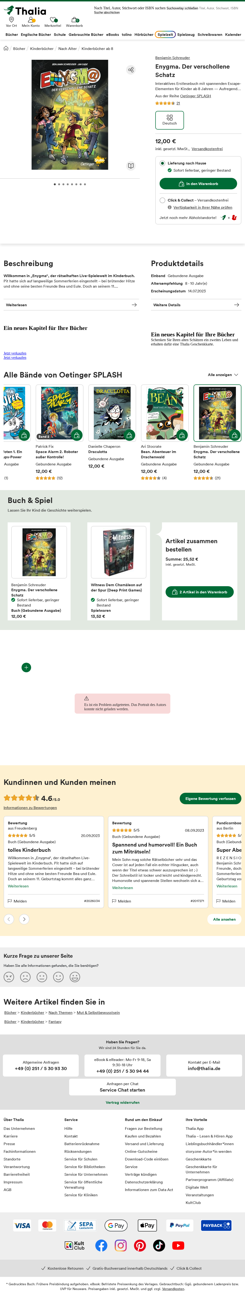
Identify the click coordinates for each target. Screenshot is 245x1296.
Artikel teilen (131, 70)
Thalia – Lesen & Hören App (209, 1136)
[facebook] (101, 1246)
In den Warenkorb (202, 183)
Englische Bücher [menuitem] (36, 34)
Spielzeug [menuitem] (186, 34)
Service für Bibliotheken (84, 1166)
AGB (7, 1189)
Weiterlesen (16, 304)
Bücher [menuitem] (12, 34)
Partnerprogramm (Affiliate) (210, 1179)
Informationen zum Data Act (149, 1189)
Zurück (9, 919)
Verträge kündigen (141, 1174)
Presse (9, 1143)
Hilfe (68, 1128)
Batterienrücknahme (82, 1143)
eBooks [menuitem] (112, 34)
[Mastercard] (47, 1225)
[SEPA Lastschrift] (80, 1225)
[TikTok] (159, 1246)
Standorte (12, 1159)
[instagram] (121, 1246)
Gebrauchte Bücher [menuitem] (86, 34)
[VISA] (22, 1225)
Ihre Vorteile (196, 1119)
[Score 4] (58, 977)
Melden (20, 901)
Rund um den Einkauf (143, 1119)
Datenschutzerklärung (144, 1182)
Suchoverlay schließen (182, 8)
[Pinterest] (140, 1246)
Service (71, 1119)
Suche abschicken (107, 12)
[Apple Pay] (147, 1225)
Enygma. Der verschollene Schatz (217, 432)
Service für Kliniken (81, 1194)
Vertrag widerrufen (122, 1102)
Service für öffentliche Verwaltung (83, 1185)
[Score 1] (9, 977)
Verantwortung (17, 1166)
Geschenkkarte (199, 1159)
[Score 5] (75, 977)
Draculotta (112, 432)
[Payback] (216, 1225)
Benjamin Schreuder (172, 57)
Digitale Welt (197, 1187)
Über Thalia (14, 1119)
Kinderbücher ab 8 (97, 48)
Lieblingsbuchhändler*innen (210, 1143)
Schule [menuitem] (60, 34)
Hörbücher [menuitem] (143, 34)
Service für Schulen (80, 1159)
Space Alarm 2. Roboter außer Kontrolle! (60, 432)
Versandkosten (173, 1288)
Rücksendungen (78, 1151)
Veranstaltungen (200, 1194)
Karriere (11, 1136)
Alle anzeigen (220, 374)
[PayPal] (179, 1225)
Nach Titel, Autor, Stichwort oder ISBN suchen (130, 8)
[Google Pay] (116, 1225)
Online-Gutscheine (141, 1151)
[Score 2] (25, 977)
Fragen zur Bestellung (143, 1128)
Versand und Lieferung (144, 1143)
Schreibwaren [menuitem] (210, 34)
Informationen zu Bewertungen (30, 807)
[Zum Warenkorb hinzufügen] (24, 435)
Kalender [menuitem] (233, 34)
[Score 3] (42, 977)
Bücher (19, 48)
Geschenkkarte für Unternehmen (201, 1169)
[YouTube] (178, 1246)
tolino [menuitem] (127, 34)
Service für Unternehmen (86, 1174)
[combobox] (162, 163)
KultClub (193, 1202)
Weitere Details (166, 304)
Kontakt (71, 1136)
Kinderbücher (42, 48)
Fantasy (55, 1021)
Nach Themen (60, 1012)
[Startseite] (6, 48)
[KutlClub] (74, 1246)
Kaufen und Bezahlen (143, 1136)
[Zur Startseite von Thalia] (27, 10)
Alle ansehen (224, 919)
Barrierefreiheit (17, 1174)
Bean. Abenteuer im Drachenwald (165, 432)
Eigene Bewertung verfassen (210, 798)
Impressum (13, 1182)
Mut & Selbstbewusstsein (98, 1012)
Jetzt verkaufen (15, 353)
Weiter (24, 919)
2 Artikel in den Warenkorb (203, 592)
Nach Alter (67, 48)
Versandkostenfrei (207, 148)
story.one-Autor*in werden (209, 1151)
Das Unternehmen (19, 1128)
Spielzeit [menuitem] (165, 34)
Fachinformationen (20, 1151)
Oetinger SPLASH (195, 95)
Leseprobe (131, 166)
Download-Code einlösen (146, 1159)
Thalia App (195, 1128)
